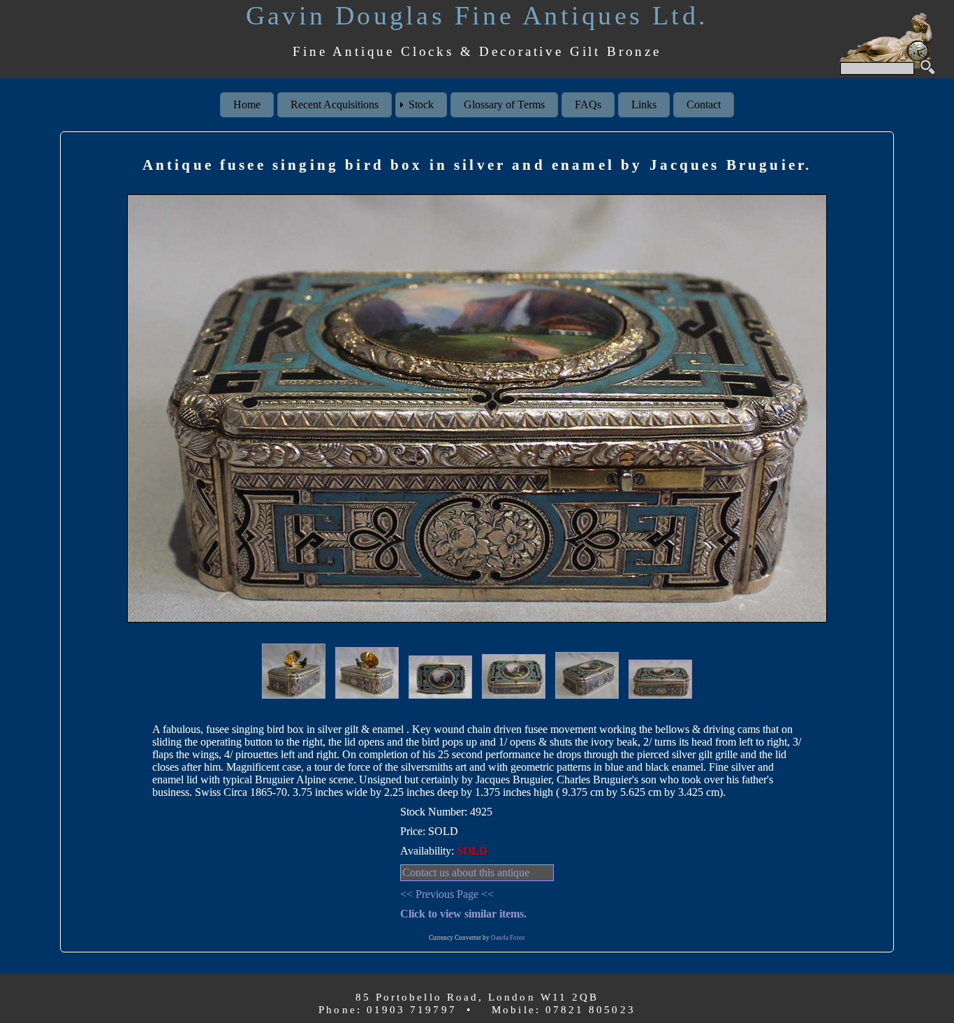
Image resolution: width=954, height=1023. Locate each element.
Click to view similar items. (463, 914)
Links (643, 104)
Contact (704, 104)
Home (246, 104)
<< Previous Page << (447, 894)
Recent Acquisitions (335, 104)
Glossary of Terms (504, 104)
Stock (421, 104)
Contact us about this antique (465, 872)
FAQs (588, 104)
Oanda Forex (508, 937)
